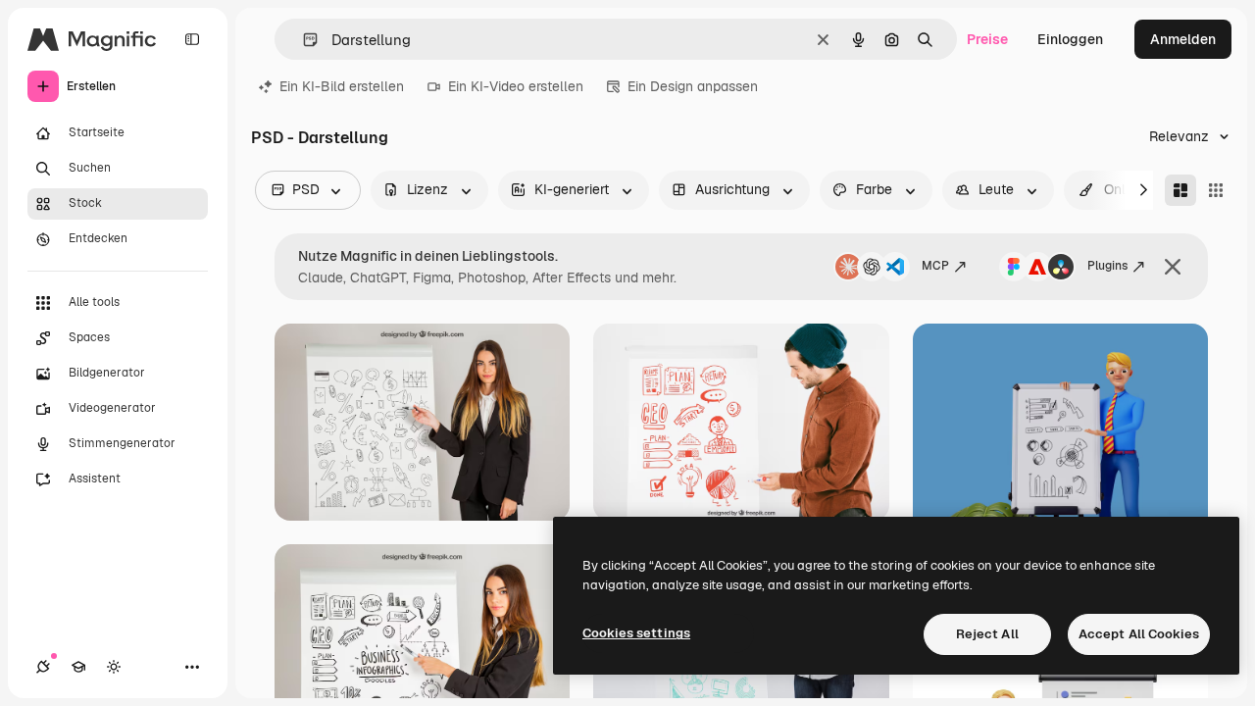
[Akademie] (78, 666)
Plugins (1107, 266)
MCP (935, 266)
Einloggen (1070, 39)
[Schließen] (1172, 266)
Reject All (987, 634)
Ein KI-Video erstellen (515, 86)
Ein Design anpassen (693, 86)
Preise (987, 39)
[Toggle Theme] (113, 666)
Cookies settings (636, 633)
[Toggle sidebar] (192, 39)
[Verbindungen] (43, 666)
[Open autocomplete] (302, 39)
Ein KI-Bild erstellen (341, 86)
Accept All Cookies (1139, 634)
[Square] (1215, 190)
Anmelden (1183, 39)
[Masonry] (1180, 190)
